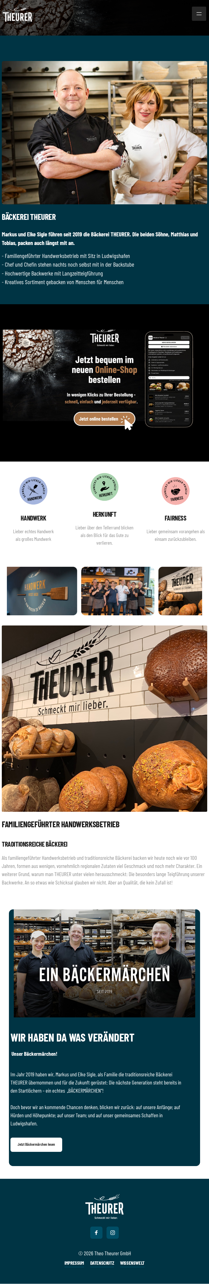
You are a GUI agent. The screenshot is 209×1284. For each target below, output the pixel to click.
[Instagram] (113, 1233)
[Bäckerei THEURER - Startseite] (17, 14)
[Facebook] (96, 1233)
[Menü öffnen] (199, 14)
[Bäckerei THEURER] (104, 1206)
